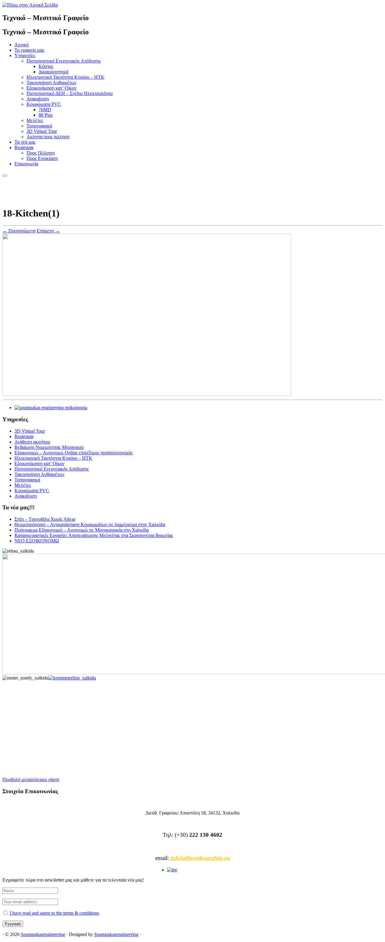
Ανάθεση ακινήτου (32, 441)
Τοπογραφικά (39, 125)
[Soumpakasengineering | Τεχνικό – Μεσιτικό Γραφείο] (30, 5)
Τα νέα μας (24, 142)
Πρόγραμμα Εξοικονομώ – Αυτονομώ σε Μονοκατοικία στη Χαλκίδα (81, 529)
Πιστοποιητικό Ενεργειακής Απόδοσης (63, 60)
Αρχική (21, 44)
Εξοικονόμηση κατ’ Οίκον (51, 88)
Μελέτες (34, 120)
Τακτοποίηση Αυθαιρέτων (51, 82)
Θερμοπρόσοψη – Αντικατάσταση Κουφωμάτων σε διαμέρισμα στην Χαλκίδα (89, 524)
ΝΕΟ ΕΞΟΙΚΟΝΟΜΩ (36, 540)
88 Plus (45, 115)
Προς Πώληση (40, 152)
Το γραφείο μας (29, 50)
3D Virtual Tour (41, 131)
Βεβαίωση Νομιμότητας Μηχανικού (49, 447)
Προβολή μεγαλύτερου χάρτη (30, 779)
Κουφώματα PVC (43, 104)
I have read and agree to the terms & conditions (54, 913)
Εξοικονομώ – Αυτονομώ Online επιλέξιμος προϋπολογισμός (73, 452)
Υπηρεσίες (24, 55)
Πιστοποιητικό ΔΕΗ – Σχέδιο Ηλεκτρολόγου (69, 93)
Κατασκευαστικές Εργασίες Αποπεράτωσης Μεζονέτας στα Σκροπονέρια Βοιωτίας (93, 535)
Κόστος (45, 66)
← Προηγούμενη (18, 230)
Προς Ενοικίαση (42, 158)
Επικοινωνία (26, 163)
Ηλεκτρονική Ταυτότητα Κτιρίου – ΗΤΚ (65, 77)
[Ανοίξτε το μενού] (4, 175)
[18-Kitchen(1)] (146, 394)
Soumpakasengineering (43, 934)
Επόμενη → (48, 230)
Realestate (24, 147)
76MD (44, 109)
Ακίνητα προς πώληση (47, 136)
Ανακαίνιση (37, 98)
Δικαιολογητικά (53, 71)
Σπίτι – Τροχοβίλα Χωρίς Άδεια (44, 519)
